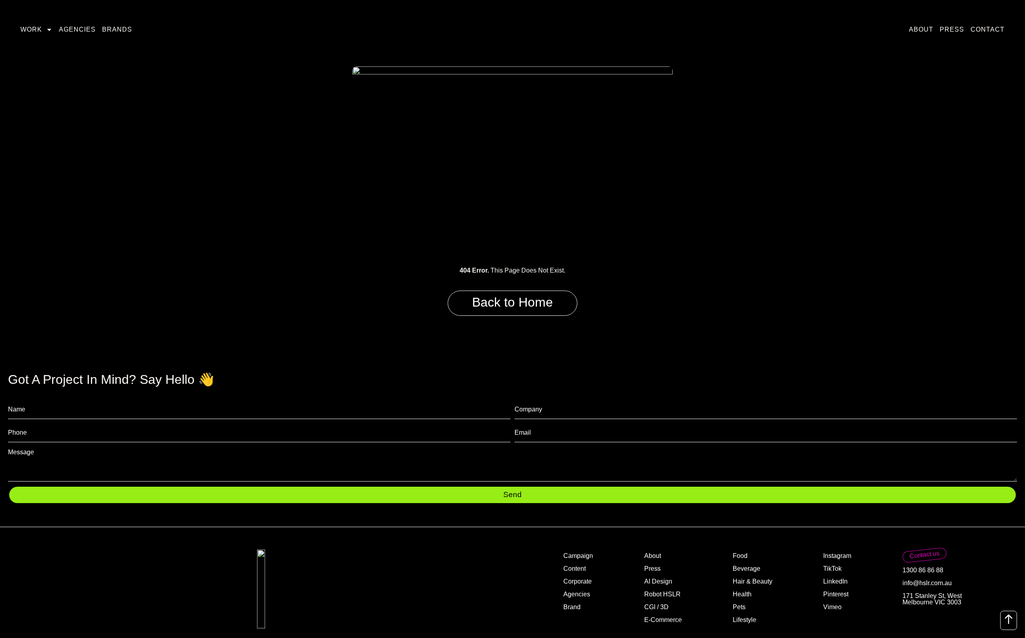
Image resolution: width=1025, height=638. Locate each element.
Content (574, 568)
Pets (739, 607)
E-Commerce (663, 619)
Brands (117, 29)
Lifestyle (744, 619)
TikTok (832, 568)
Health (742, 594)
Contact (988, 29)
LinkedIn (835, 581)
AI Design (658, 581)
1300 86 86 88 (922, 570)
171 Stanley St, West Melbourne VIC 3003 (932, 599)
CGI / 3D (656, 607)
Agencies (77, 29)
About (921, 29)
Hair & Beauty (752, 581)
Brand (572, 607)
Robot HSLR (662, 594)
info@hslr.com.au (927, 583)
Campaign (578, 555)
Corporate (577, 581)
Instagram (837, 555)
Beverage (746, 568)
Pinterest (835, 594)
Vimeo (832, 607)
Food (740, 555)
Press (952, 29)
